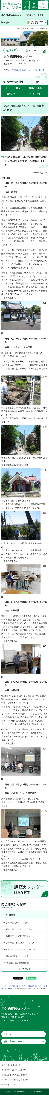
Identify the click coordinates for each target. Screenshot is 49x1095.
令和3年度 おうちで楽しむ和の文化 (20, 949)
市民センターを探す (19, 986)
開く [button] (37, 82)
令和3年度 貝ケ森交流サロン (17, 936)
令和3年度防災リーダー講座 (16, 956)
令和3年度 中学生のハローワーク (19, 943)
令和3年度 (10, 915)
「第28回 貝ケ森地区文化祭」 (18, 963)
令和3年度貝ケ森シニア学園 (16, 923)
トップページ (6, 986)
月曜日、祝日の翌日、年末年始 (26, 70)
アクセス (7, 1034)
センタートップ (35, 51)
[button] (43, 5)
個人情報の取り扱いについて (16, 1075)
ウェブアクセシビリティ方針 (16, 1080)
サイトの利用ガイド (12, 1065)
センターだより (35, 94)
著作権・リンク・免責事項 (15, 1070)
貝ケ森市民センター (35, 986)
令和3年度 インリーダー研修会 (18, 929)
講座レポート (13, 94)
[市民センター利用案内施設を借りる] (37, 22)
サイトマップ (9, 1085)
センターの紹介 (13, 88)
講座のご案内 (35, 88)
